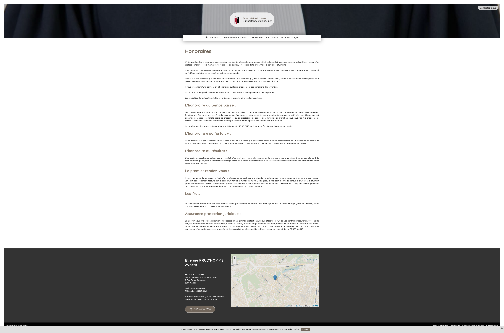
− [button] (234, 261)
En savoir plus (287, 329)
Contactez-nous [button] (488, 7)
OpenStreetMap (297, 306)
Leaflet (287, 306)
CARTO (315, 306)
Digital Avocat (23, 325)
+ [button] (234, 257)
